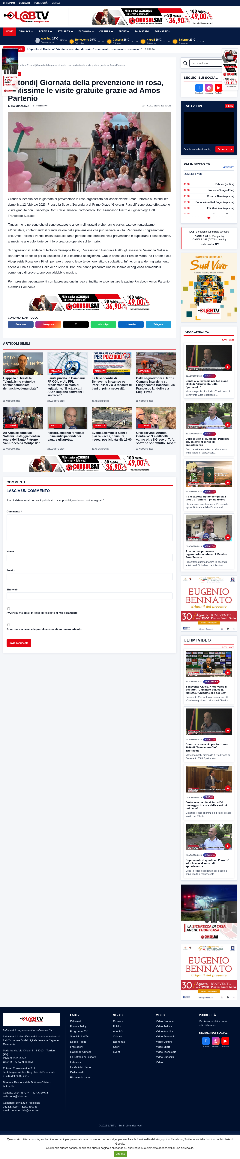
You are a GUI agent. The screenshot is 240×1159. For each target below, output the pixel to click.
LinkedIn (131, 324)
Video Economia (165, 1036)
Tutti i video (228, 340)
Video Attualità (164, 1031)
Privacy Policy (78, 1026)
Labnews (75, 1062)
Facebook (21, 324)
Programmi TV (78, 1031)
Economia (85, 31)
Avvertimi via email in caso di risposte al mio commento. (42, 612)
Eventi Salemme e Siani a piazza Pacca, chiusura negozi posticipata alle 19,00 (112, 436)
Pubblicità (41, 3)
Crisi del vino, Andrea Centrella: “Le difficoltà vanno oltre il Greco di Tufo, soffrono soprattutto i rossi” (156, 438)
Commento (14, 511)
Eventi (116, 1051)
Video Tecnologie (166, 1051)
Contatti (24, 3)
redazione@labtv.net (15, 1096)
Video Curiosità (165, 1056)
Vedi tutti (228, 167)
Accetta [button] (120, 1153)
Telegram (159, 324)
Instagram (48, 324)
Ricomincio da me (80, 1077)
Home (9, 31)
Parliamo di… (78, 1072)
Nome (11, 551)
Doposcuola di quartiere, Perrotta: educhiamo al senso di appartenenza (207, 441)
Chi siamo (9, 3)
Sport (122, 31)
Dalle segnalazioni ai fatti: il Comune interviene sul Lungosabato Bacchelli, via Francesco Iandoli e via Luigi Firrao (155, 385)
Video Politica (164, 1026)
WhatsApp (103, 324)
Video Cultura (164, 1041)
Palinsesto (142, 31)
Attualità (64, 31)
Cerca (56, 3)
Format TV (161, 31)
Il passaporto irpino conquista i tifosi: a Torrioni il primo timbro (206, 498)
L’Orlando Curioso (81, 1051)
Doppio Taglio (78, 1041)
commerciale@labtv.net (25, 1110)
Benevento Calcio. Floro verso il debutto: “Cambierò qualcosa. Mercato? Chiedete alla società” (206, 689)
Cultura (104, 31)
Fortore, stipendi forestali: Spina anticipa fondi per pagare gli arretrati (65, 436)
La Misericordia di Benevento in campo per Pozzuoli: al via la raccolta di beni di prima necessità (112, 383)
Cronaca (25, 31)
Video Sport (163, 1046)
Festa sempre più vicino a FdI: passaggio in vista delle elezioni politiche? (206, 805)
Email (11, 570)
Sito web (12, 589)
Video (159, 1062)
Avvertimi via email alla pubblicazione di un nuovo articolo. (44, 628)
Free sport (76, 1046)
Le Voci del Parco (80, 1067)
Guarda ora (225, 149)
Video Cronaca (165, 1021)
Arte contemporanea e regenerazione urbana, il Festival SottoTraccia (206, 554)
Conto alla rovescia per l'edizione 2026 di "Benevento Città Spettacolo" (207, 384)
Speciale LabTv (79, 1036)
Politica (44, 31)
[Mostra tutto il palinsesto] (209, 218)
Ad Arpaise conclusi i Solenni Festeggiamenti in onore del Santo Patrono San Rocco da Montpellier (21, 438)
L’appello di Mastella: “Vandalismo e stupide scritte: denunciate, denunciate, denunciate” (20, 383)
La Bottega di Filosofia (83, 1056)
